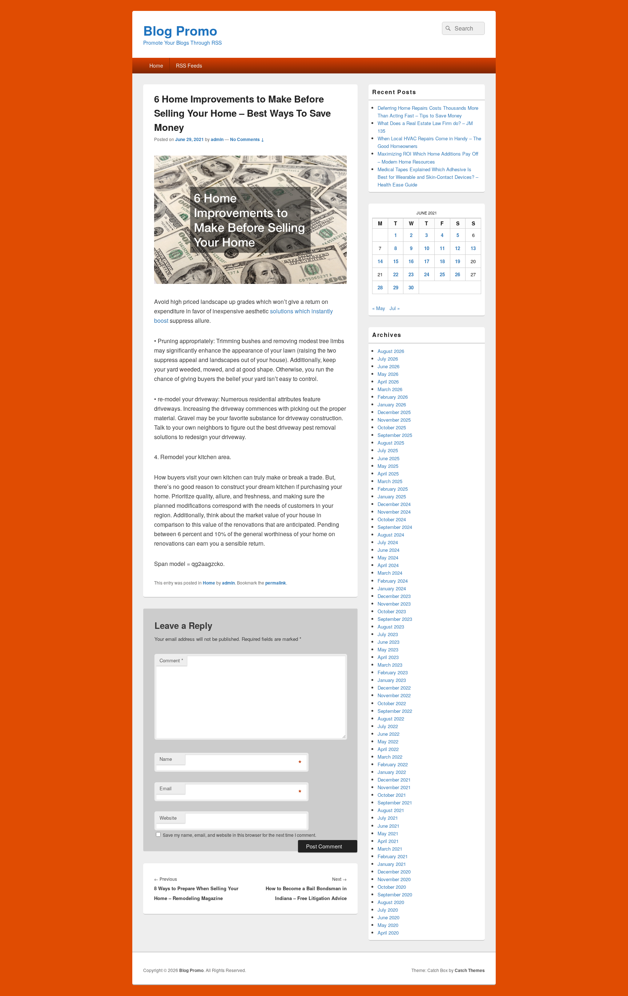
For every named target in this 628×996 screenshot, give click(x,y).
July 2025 (388, 450)
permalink (275, 582)
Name (166, 758)
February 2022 (393, 764)
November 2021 (394, 787)
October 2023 (392, 611)
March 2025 (390, 481)
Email (166, 788)
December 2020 (394, 871)
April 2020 (388, 932)
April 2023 (388, 657)
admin (217, 139)
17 (426, 261)
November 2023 (394, 603)
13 (473, 248)
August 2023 (391, 626)
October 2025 (392, 427)
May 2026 (388, 373)
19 (457, 261)
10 (426, 248)
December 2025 (394, 412)
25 (442, 274)
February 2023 (393, 672)
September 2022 (395, 710)
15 (395, 261)
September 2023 (395, 618)
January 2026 (392, 404)
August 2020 (391, 902)
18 (442, 261)
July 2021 (388, 817)
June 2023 (388, 641)
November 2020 (394, 879)
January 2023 (392, 679)
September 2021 (395, 802)
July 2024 (388, 542)
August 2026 (391, 351)
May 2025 (388, 465)
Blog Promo (180, 30)
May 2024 (388, 557)
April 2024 (388, 565)
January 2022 (392, 771)
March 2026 (390, 389)
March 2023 (390, 664)
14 (380, 261)
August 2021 (391, 810)
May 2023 (388, 649)
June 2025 (388, 458)
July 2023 (388, 634)
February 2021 (393, 856)
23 (411, 274)
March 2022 (390, 756)
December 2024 (394, 504)
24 (426, 274)
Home (156, 65)
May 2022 (388, 741)
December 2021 (394, 779)
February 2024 (393, 580)
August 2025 (391, 442)
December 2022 (394, 687)
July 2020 (388, 909)
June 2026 (388, 366)
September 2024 (395, 526)
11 (442, 248)
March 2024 (390, 572)
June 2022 (388, 733)
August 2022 (391, 718)
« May (378, 308)
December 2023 (394, 596)
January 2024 (392, 588)
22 (395, 274)
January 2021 (392, 863)
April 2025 (388, 473)
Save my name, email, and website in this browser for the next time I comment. (239, 835)
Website (168, 817)
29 (395, 287)
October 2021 (392, 794)
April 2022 (388, 749)
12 (457, 248)
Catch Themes (470, 970)
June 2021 (388, 825)
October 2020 (392, 886)
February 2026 (393, 396)
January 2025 (392, 496)
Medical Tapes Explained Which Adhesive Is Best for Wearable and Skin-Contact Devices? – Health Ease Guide (428, 177)
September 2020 (395, 894)
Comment (171, 660)
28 (380, 287)
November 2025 (394, 419)
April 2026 (388, 381)
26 (457, 274)
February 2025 (393, 488)
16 (411, 261)
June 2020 (388, 917)
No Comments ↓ (247, 139)
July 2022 (388, 726)
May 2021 (388, 833)
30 (411, 287)
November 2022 (394, 695)
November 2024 (394, 511)
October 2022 (392, 703)
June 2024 (388, 549)
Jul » (395, 308)
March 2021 (390, 848)
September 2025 (395, 434)
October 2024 (392, 519)
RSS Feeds (189, 65)
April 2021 (388, 841)
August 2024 (391, 534)
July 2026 (388, 358)
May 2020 (388, 924)
